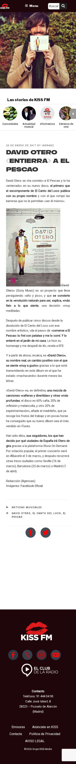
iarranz (48, 145)
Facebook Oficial (32, 486)
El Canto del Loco (47, 513)
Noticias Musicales (27, 507)
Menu (33, 6)
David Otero (21, 513)
